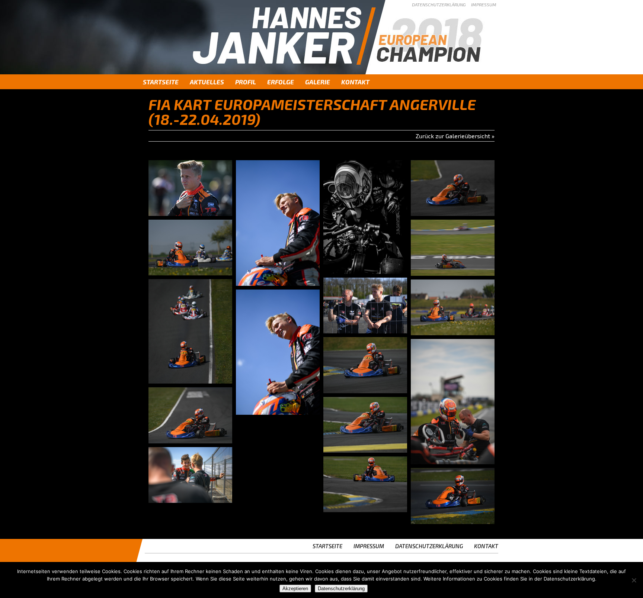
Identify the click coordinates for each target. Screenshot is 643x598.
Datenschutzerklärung (439, 4)
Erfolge (280, 81)
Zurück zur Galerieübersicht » (455, 135)
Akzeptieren (295, 588)
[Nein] (633, 580)
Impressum (483, 4)
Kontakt (355, 81)
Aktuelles (207, 81)
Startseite (161, 81)
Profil (245, 81)
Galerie (317, 81)
